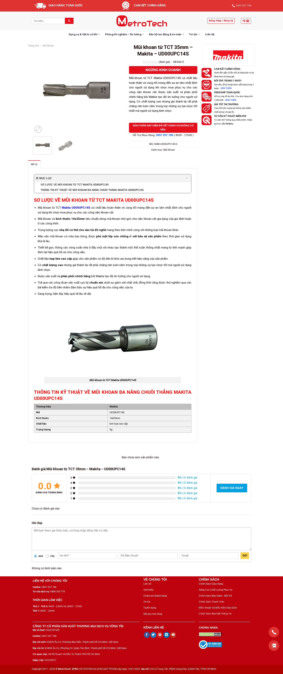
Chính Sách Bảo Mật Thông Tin (215, 613)
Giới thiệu (148, 589)
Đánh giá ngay (231, 488)
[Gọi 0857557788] (274, 632)
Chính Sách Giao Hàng (211, 584)
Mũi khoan (48, 45)
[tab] (34, 164)
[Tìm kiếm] (69, 21)
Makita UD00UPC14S (76, 207)
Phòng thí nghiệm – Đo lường (123, 34)
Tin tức (193, 34)
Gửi (244, 555)
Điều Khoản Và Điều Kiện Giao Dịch (218, 607)
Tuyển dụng (149, 607)
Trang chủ (33, 45)
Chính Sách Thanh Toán (211, 601)
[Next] (113, 90)
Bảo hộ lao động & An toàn (165, 34)
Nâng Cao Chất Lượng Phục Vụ (215, 589)
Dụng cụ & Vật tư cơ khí (83, 34)
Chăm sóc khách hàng (155, 595)
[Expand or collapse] (186, 178)
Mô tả (34, 164)
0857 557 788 (164, 135)
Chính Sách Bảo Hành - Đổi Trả (215, 595)
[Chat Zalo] (274, 645)
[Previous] (39, 90)
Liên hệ (209, 34)
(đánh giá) (165, 61)
